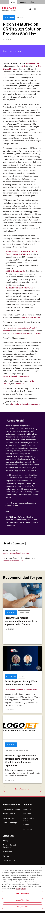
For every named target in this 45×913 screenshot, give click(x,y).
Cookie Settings (9, 860)
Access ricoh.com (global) (29, 819)
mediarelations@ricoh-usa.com (16, 553)
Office (12, 2)
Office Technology (10, 823)
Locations (27, 809)
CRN (24, 66)
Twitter (38, 333)
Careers (26, 825)
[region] (22, 888)
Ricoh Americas (32, 63)
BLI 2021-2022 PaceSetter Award (19, 288)
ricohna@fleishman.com (13, 561)
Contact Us (27, 829)
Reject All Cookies (22, 893)
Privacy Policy (21, 889)
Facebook (17, 333)
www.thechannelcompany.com (16, 376)
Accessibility (7, 851)
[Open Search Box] (30, 9)
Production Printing (26, 2)
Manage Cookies (22, 907)
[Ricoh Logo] (9, 9)
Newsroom (27, 814)
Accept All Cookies (22, 900)
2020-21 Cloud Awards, (15, 271)
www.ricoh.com (12, 506)
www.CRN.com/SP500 (30, 318)
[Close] (41, 867)
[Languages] (34, 9)
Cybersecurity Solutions (11, 809)
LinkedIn (26, 333)
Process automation (10, 814)
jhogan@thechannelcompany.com (25, 404)
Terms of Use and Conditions (9, 846)
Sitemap (6, 856)
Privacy (5, 841)
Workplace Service (10, 818)
